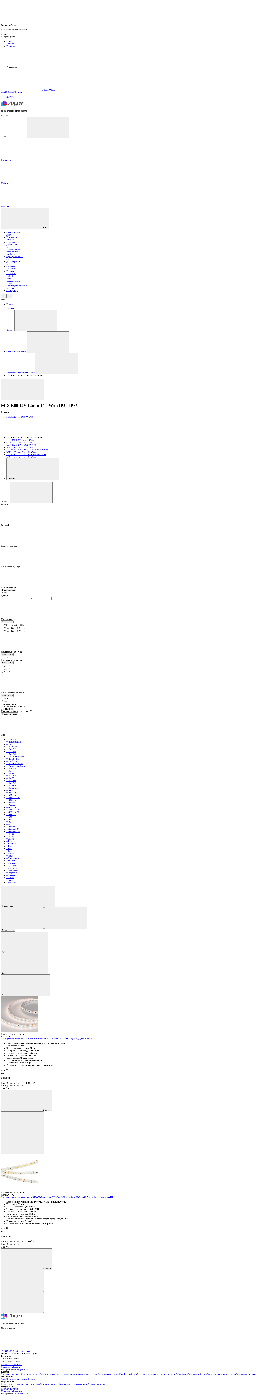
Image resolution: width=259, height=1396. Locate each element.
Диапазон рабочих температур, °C (17, 711)
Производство (12, 1379)
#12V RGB (11, 754)
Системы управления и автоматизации (57, 1374)
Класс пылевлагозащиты (12, 692)
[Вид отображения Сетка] (22, 918)
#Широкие (11, 882)
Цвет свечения (8, 619)
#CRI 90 (10, 834)
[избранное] (22, 1143)
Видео (13, 1384)
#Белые (9, 856)
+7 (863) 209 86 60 (9, 1351)
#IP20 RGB (11, 844)
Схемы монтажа (79, 1384)
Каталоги (5, 1384)
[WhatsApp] (21, 90)
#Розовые (10, 875)
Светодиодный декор (197, 1374)
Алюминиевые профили (13, 253)
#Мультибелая (12, 868)
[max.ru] (62, 1348)
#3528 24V (11, 814)
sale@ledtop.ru (24, 1351)
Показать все (7, 906)
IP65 (7, 701)
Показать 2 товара (9, 714)
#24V (8, 771)
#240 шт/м (11, 768)
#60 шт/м (10, 827)
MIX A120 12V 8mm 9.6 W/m (19, 417)
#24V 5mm (11, 776)
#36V (8, 819)
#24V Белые (12, 788)
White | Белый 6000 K (14, 625)
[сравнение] (22, 1122)
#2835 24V (11, 800)
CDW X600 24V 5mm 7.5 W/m (20, 442)
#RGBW (10, 853)
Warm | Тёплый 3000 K (15, 628)
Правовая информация (11, 1367)
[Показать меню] (35, 320)
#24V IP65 (11, 780)
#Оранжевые (12, 870)
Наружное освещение (11, 272)
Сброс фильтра (8, 590)
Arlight (20, 1369)
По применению (9, 587)
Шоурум (10, 97)
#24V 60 (10, 778)
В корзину (47, 1110)
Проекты (10, 46)
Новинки (10, 304)
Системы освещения (11, 267)
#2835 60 (10, 802)
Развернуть (13, 478)
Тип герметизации (9, 704)
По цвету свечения (10, 546)
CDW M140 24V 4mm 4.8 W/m (20, 440)
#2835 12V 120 (13, 797)
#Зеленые (10, 863)
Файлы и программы (97, 1384)
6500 (7, 672)
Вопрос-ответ (53, 1384)
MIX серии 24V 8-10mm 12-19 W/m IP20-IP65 (27, 450)
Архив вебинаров (32, 1384)
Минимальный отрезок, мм (13, 706)
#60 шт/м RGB (13, 831)
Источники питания (11, 238)
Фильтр (5, 994)
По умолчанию (8, 930)
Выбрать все (7, 622)
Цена (4, 952)
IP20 (7, 698)
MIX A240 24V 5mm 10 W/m (19, 447)
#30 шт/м (10, 805)
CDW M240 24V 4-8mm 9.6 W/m (21, 445)
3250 (7, 669)
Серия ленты (7, 709)
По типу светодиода (10, 566)
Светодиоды (12, 290)
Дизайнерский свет (128, 1374)
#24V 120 (10, 773)
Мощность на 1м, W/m (11, 652)
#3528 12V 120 (13, 810)
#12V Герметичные (15, 756)
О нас (9, 41)
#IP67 (9, 848)
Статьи (43, 1384)
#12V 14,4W (12, 746)
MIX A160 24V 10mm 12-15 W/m (21, 457)
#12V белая (11, 761)
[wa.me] (21, 1348)
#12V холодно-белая (15, 766)
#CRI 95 (10, 836)
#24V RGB (11, 785)
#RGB (9, 851)
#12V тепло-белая (14, 763)
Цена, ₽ (4, 595)
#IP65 (9, 846)
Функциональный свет (108, 1374)
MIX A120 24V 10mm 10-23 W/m (21, 452)
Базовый (5, 525)
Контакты (18, 92)
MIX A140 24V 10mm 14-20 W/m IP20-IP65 (26, 454)
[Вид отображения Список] (65, 918)
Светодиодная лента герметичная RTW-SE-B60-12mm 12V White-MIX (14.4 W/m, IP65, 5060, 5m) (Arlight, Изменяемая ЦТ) (57, 1197)
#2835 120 (11, 793)
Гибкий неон (9, 277)
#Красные (11, 865)
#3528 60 (10, 817)
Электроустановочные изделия (221, 1374)
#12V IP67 (11, 751)
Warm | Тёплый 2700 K (15, 631)
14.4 (7, 657)
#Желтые (10, 860)
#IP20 (9, 841)
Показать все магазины (11, 1364)
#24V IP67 (11, 783)
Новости (10, 44)
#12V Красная (12, 759)
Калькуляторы (65, 1384)
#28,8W (9, 790)
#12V (8, 744)
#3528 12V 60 (12, 812)
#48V (8, 822)
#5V (8, 824)
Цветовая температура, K (12, 660)
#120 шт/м (11, 739)
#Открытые (11, 873)
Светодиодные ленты (11, 1374)
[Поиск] (48, 127)
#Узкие (9, 880)
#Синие (10, 877)
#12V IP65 (11, 749)
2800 (7, 666)
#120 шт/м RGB (13, 742)
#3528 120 (11, 807)
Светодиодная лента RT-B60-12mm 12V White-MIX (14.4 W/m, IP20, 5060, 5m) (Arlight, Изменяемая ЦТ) (48, 1039)
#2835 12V (11, 795)
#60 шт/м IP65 (12, 829)
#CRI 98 (10, 839)
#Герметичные (13, 858)
